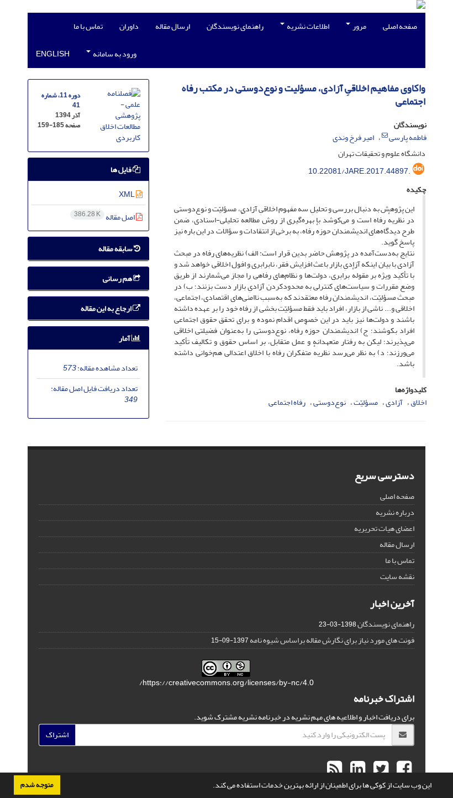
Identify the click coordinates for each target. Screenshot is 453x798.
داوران (129, 26)
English (53, 53)
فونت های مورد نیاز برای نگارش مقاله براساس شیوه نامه (332, 640)
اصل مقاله (105, 217)
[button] (210, 786)
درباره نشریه (395, 512)
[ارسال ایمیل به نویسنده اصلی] (385, 135)
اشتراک (57, 734)
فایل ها (121, 169)
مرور (358, 26)
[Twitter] (379, 769)
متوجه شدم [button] (37, 784)
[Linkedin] (356, 769)
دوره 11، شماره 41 (60, 100)
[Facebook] (402, 769)
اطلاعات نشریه (307, 26)
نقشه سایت (397, 576)
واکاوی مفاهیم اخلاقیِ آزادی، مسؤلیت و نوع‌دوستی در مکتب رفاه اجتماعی (303, 95)
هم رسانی (118, 278)
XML (127, 194)
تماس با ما (88, 26)
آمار (125, 338)
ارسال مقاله (172, 26)
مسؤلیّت (366, 402)
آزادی (394, 402)
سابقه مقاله (116, 248)
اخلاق (418, 402)
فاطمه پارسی (407, 137)
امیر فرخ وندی (353, 137)
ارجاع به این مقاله (107, 308)
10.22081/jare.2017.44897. (359, 171)
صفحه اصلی (400, 26)
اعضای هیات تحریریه (384, 528)
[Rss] (334, 769)
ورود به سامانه (114, 53)
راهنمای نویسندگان (235, 26)
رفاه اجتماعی (286, 402)
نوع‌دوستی (329, 402)
